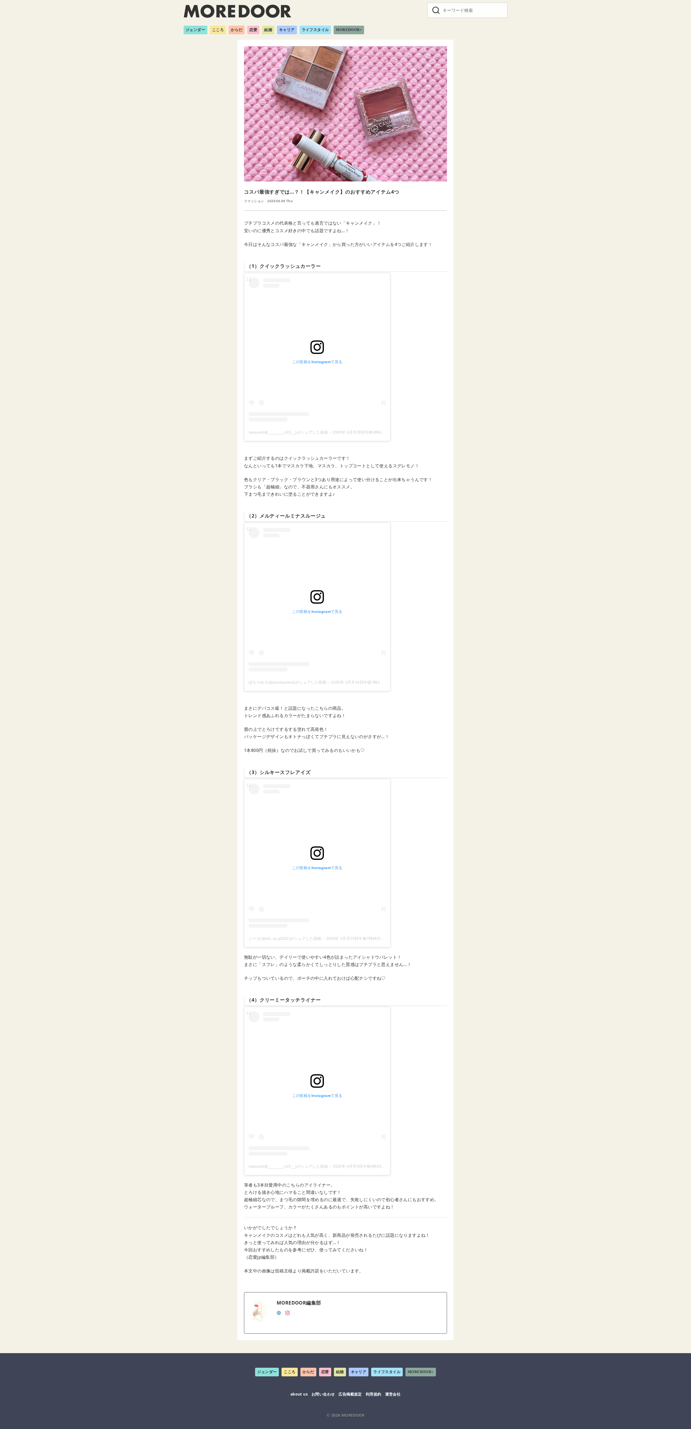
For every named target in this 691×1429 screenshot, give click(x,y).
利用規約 (373, 1394)
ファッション (254, 201)
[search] (436, 10)
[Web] (279, 1312)
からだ (236, 30)
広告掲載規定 (350, 1394)
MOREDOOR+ (349, 30)
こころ (218, 30)
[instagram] (287, 1312)
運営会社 (393, 1394)
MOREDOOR (352, 1415)
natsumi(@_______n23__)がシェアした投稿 (288, 432)
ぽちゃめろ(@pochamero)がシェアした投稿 (287, 682)
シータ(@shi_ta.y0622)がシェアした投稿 (285, 938)
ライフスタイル (315, 30)
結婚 (268, 30)
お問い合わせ (323, 1394)
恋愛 (253, 30)
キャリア (287, 30)
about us (299, 1394)
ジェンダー (195, 30)
